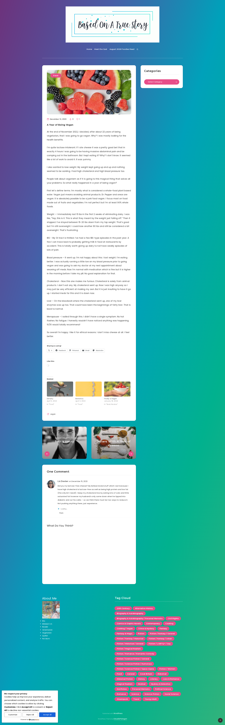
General (131, 674)
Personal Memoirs (141, 689)
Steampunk (122, 699)
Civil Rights (173, 618)
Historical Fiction (125, 679)
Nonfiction (122, 689)
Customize (12, 715)
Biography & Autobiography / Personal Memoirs (139, 618)
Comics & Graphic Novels (129, 623)
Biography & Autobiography (130, 613)
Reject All (30, 715)
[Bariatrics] (88, 389)
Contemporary (153, 623)
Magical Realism (125, 684)
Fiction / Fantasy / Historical (130, 638)
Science (135, 694)
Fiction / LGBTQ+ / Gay (160, 644)
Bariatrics (79, 398)
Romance (121, 694)
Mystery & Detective (161, 684)
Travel (136, 699)
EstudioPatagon (120, 719)
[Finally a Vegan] (117, 389)
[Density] (60, 389)
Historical (162, 674)
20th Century (123, 608)
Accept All (47, 715)
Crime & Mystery (146, 628)
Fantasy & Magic (125, 633)
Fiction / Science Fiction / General (133, 659)
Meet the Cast (100, 49)
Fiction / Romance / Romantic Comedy (135, 654)
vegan (53, 414)
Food (55, 75)
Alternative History (144, 608)
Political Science (163, 689)
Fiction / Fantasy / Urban (160, 638)
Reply (61, 513)
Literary (154, 679)
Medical (142, 684)
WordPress (118, 713)
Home (89, 49)
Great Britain (146, 674)
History (141, 679)
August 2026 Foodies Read (122, 49)
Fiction (141, 633)
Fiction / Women (167, 669)
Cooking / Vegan (125, 628)
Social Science (172, 694)
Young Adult (151, 699)
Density (50, 398)
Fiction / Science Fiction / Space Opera (135, 669)
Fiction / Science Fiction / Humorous (134, 664)
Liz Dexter (63, 481)
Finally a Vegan (110, 398)
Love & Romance (171, 679)
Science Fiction (152, 694)
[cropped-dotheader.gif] (112, 24)
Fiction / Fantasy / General (162, 633)
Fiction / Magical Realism (129, 649)
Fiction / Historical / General (130, 644)
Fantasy (163, 628)
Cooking (169, 623)
